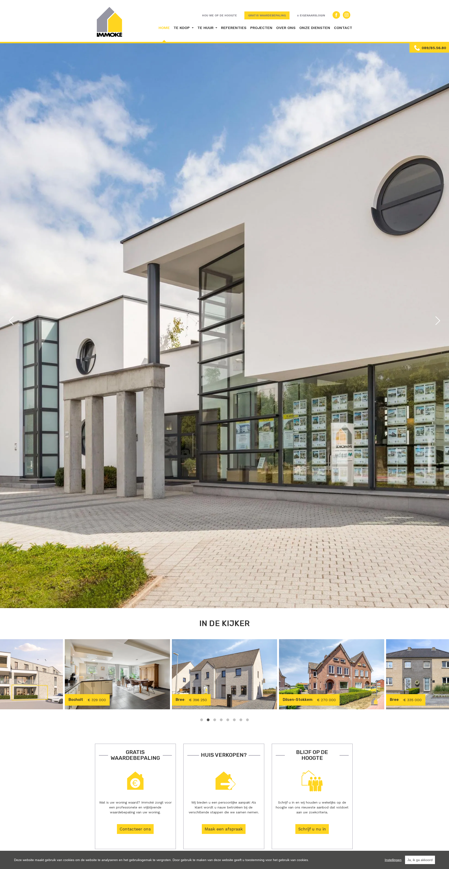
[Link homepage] (109, 22)
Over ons (286, 27)
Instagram (346, 15)
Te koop (182, 27)
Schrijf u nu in (312, 829)
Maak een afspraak (224, 829)
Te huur (206, 27)
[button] (11, 320)
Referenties (233, 27)
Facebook (336, 15)
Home (164, 27)
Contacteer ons (135, 829)
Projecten (261, 27)
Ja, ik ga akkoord (420, 860)
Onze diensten (314, 27)
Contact (343, 27)
